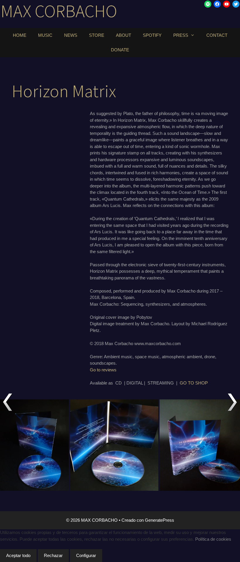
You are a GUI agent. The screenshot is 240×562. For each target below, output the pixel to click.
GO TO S (189, 382)
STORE (96, 35)
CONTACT (216, 35)
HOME (19, 35)
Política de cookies (213, 539)
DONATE (120, 49)
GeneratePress (159, 520)
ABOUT (123, 35)
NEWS (70, 35)
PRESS (180, 35)
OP (204, 382)
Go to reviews (103, 369)
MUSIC (45, 35)
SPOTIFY (152, 35)
